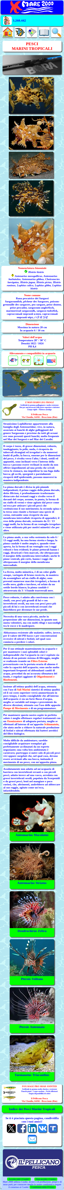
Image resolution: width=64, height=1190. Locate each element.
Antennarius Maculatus (32, 835)
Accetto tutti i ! (19, 1179)
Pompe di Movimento (15, 708)
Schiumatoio (51, 724)
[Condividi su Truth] (53, 1132)
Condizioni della (42, 1187)
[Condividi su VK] (42, 1132)
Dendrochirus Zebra (32, 931)
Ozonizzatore (14, 721)
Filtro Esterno (39, 661)
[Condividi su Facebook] (21, 1132)
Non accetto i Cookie (46, 1179)
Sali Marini (23, 689)
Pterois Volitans (32, 979)
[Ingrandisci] (32, 383)
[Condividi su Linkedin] (32, 1132)
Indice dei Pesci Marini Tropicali (32, 1109)
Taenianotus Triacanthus (32, 1075)
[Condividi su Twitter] (11, 1132)
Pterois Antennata (32, 1027)
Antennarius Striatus (32, 883)
